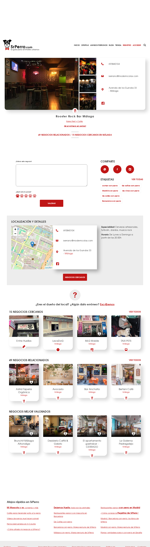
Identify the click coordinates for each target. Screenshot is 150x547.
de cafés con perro (111, 195)
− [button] (15, 233)
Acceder (137, 45)
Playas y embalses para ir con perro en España (121, 532)
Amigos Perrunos (98, 45)
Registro (127, 45)
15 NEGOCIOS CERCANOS (85, 134)
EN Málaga (105, 134)
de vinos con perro (130, 190)
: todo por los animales (72, 507)
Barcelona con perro (111, 200)
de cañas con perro (131, 185)
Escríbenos (107, 304)
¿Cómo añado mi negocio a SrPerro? (23, 529)
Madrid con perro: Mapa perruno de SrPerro (120, 527)
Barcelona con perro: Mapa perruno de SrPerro (75, 527)
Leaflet (48, 267)
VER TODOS (135, 311)
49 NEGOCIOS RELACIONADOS (54, 134)
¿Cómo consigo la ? (120, 513)
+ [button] (15, 229)
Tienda (118, 45)
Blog (111, 45)
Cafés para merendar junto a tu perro (24, 513)
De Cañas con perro (63, 521)
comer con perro (110, 185)
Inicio (77, 45)
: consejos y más (22, 507)
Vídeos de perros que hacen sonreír (23, 518)
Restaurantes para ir (120, 507)
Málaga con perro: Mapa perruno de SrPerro (74, 532)
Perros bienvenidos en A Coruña (21, 524)
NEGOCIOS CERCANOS (75, 277)
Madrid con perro (110, 190)
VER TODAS (137, 179)
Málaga (69, 253)
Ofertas (85, 45)
